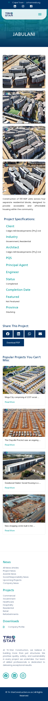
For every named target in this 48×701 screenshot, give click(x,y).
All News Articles (11, 568)
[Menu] (39, 14)
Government (9, 599)
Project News (9, 571)
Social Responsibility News (16, 577)
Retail (5, 611)
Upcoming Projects (12, 580)
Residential (8, 608)
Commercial (9, 596)
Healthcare (8, 602)
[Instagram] (23, 676)
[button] (8, 334)
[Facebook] (6, 676)
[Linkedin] (14, 676)
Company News (11, 583)
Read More (10, 402)
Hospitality (8, 605)
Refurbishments (10, 614)
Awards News (9, 574)
